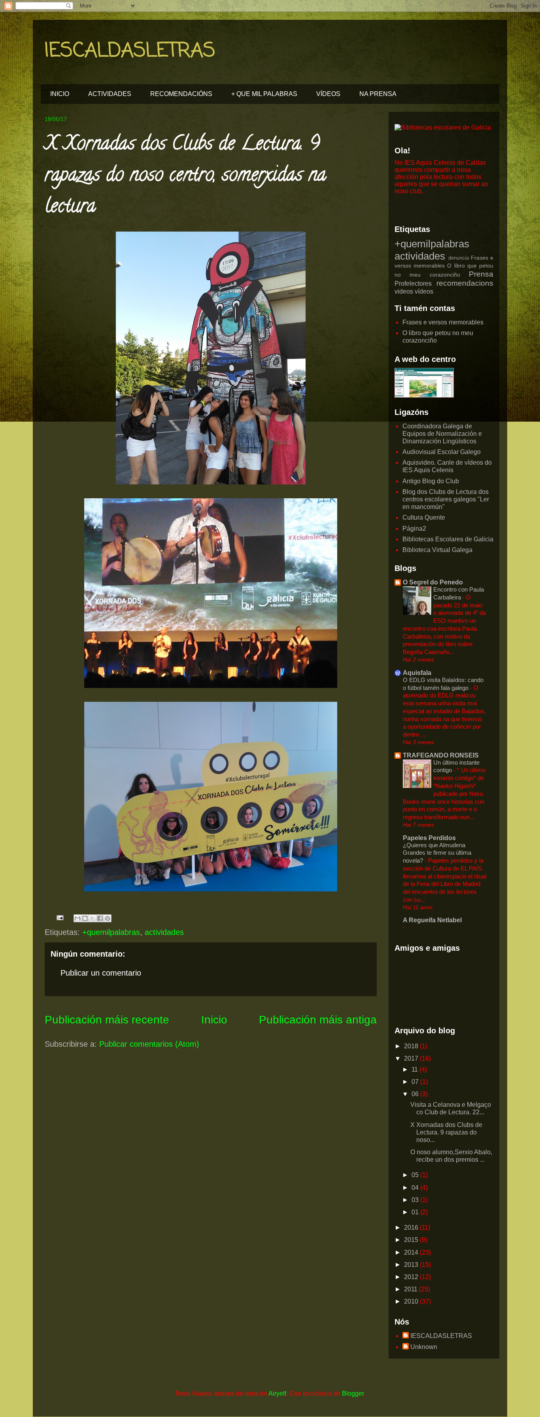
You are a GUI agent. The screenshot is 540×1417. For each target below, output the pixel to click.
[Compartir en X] (92, 918)
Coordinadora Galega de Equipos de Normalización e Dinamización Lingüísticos (442, 434)
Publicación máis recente (107, 1020)
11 (415, 1069)
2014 (412, 1252)
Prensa (481, 274)
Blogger (353, 1393)
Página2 (414, 528)
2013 (412, 1264)
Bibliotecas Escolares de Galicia (447, 539)
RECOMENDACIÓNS (181, 93)
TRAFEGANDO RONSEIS (441, 755)
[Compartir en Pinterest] (107, 918)
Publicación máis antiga (318, 1020)
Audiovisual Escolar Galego (441, 451)
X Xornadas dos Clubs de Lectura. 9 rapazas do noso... (446, 1132)
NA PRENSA (378, 93)
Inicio (214, 1020)
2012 (412, 1277)
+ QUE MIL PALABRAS (264, 93)
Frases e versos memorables (442, 322)
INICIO (59, 93)
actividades (164, 932)
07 (416, 1081)
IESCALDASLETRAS (130, 51)
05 (416, 1175)
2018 (412, 1046)
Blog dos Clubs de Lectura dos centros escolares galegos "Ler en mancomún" (445, 499)
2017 (412, 1058)
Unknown (423, 1347)
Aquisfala (417, 672)
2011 (411, 1289)
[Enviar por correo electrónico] (77, 918)
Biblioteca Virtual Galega (437, 549)
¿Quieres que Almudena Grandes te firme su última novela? (437, 853)
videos (404, 291)
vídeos (424, 291)
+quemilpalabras (111, 932)
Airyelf (277, 1393)
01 (416, 1212)
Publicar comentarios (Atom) (149, 1044)
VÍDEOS (328, 93)
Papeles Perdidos (429, 838)
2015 (412, 1239)
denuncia (458, 258)
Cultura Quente (423, 517)
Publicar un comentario (100, 973)
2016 (412, 1227)
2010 (412, 1301)
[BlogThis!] (85, 918)
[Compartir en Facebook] (100, 918)
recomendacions (464, 283)
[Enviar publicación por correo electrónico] (59, 916)
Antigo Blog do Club (430, 481)
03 (416, 1200)
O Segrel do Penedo (433, 582)
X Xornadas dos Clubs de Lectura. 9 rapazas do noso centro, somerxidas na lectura (185, 176)
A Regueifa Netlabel (432, 920)
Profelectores (413, 283)
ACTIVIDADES (109, 93)
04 (416, 1187)
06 (416, 1094)
